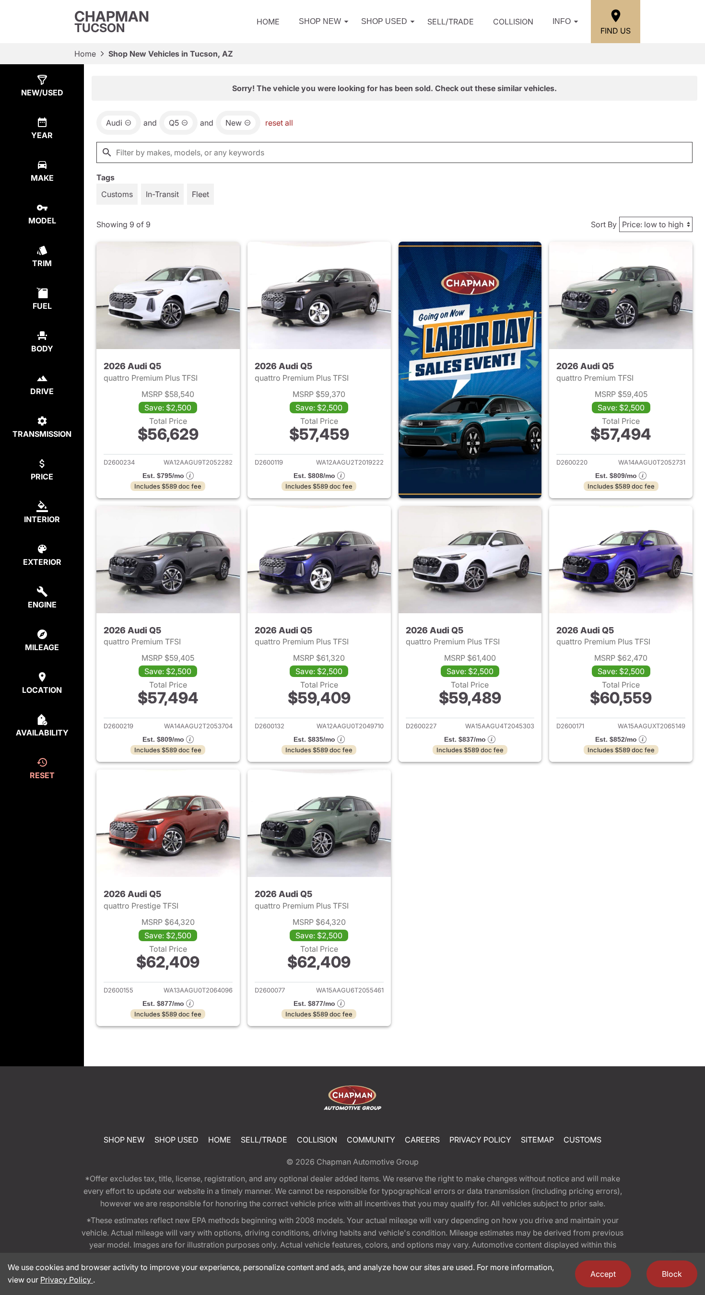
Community (371, 1139)
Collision (513, 21)
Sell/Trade (450, 21)
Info (561, 21)
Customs (582, 1139)
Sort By (604, 224)
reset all (279, 123)
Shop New (320, 21)
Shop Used (384, 21)
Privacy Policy (480, 1139)
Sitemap (537, 1139)
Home (268, 21)
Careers (422, 1139)
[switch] (117, 194)
